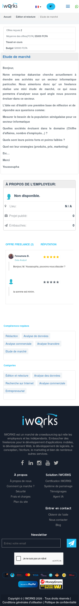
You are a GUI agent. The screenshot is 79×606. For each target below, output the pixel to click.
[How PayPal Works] (28, 584)
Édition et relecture (25, 16)
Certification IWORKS (58, 481)
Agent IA (58, 496)
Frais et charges (20, 496)
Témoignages (58, 491)
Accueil (7, 16)
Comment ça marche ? (21, 486)
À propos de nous (20, 481)
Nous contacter (58, 520)
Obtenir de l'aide (58, 514)
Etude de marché (16, 56)
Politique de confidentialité (60, 602)
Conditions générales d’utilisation (22, 602)
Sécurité (21, 491)
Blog (58, 525)
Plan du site (21, 501)
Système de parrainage (58, 486)
